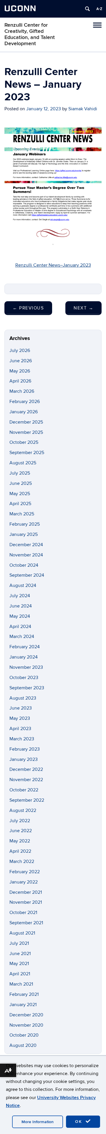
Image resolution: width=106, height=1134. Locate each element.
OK (79, 1121)
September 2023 (26, 688)
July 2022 (19, 821)
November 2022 (26, 780)
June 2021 (20, 954)
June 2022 (20, 831)
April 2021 (19, 974)
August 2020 (23, 1045)
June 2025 (20, 483)
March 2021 (21, 984)
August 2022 (22, 810)
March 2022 (21, 861)
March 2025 (21, 514)
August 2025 (22, 463)
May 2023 (19, 718)
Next (83, 308)
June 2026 (20, 361)
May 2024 (19, 616)
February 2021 (24, 994)
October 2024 (23, 565)
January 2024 (23, 657)
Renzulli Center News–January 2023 (53, 265)
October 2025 (23, 442)
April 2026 (20, 381)
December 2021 (25, 892)
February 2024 (24, 647)
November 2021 (25, 902)
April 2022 (20, 851)
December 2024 (26, 545)
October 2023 (23, 678)
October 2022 (23, 790)
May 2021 (19, 964)
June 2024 (20, 606)
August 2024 (22, 585)
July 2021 (19, 943)
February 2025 (24, 524)
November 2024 (26, 555)
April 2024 (20, 626)
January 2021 (23, 1005)
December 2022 (26, 769)
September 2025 (26, 453)
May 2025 (19, 494)
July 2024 (19, 596)
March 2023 (21, 739)
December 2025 (26, 422)
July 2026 (19, 350)
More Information (37, 1121)
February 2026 (24, 401)
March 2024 (21, 636)
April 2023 (20, 729)
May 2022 (19, 841)
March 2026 (21, 391)
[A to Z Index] (99, 8)
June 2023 (20, 708)
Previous (28, 308)
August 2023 (22, 698)
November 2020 (26, 1025)
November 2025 (26, 432)
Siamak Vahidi (82, 109)
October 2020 (24, 1035)
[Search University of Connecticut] (87, 8)
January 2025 (23, 534)
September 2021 (26, 923)
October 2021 (23, 912)
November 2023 (26, 667)
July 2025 (19, 473)
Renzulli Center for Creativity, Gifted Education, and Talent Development (29, 34)
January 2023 (23, 759)
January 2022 (23, 882)
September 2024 (26, 575)
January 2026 (23, 412)
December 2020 (26, 1015)
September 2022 (26, 800)
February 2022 (24, 872)
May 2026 (19, 371)
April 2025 (20, 504)
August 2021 (22, 933)
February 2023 (24, 749)
